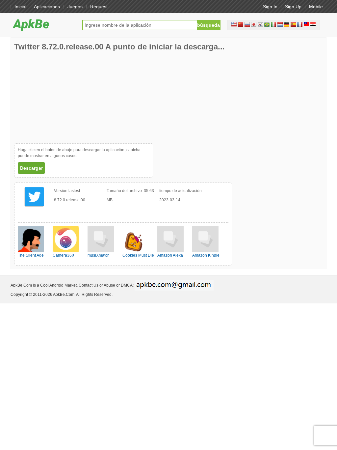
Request (99, 6)
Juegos (75, 6)
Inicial (20, 6)
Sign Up (293, 6)
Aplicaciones (47, 6)
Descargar (31, 168)
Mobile (316, 6)
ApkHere (43, 24)
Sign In (270, 6)
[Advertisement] (63, 97)
